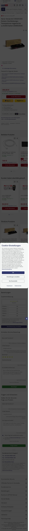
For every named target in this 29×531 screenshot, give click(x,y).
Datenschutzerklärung (7, 269)
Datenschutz (18, 286)
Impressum (9, 286)
